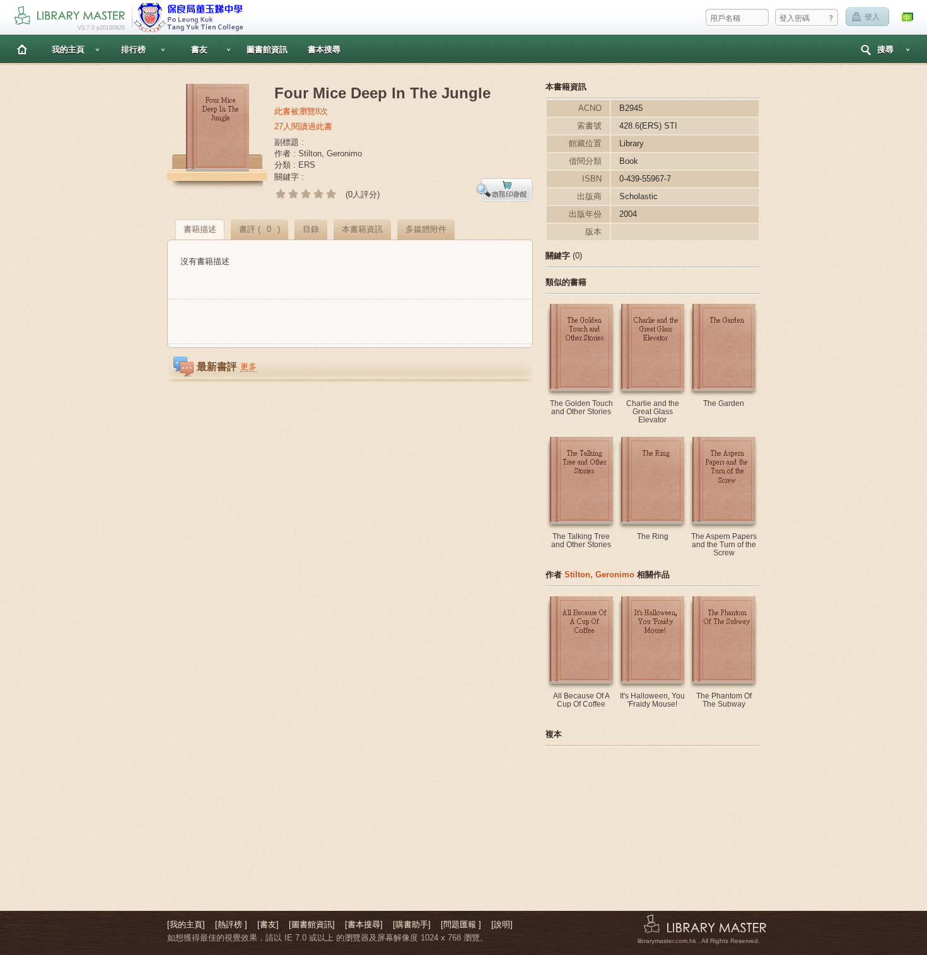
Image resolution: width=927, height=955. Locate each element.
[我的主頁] (186, 924)
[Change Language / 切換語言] (908, 17)
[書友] (268, 924)
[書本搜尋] (364, 924)
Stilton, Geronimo (599, 574)
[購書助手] (412, 924)
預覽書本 (504, 190)
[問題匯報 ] (461, 924)
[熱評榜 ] (231, 924)
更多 (248, 366)
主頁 (22, 49)
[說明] (502, 924)
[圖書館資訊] (312, 924)
